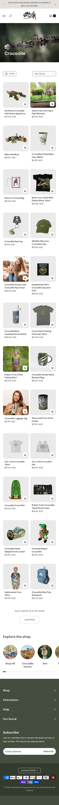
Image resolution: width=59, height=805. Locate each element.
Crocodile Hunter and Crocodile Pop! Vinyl (15, 286)
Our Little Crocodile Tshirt (15, 463)
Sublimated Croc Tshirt (13, 594)
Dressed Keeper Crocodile (40, 550)
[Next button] (55, 4)
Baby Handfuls (12, 154)
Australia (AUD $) (28, 770)
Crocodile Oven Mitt (15, 505)
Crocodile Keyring (13, 241)
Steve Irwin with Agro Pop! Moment (42, 112)
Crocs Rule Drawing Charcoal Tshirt (41, 332)
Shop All (10, 663)
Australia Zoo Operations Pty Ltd (25, 787)
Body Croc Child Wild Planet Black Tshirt (42, 199)
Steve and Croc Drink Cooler (42, 419)
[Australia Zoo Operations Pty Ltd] (29, 15)
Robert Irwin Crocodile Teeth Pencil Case (43, 506)
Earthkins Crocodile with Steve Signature (15, 112)
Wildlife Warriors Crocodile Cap (40, 242)
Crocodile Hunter (27, 665)
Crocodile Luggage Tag (16, 418)
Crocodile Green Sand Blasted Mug (43, 376)
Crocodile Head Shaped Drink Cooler (15, 550)
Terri (44, 663)
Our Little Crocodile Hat (42, 463)
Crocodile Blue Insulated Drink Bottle (15, 332)
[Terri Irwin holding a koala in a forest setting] (45, 652)
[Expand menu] (4, 16)
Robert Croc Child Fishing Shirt (14, 376)
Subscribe (48, 751)
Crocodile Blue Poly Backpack (41, 594)
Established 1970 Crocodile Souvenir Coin (41, 287)
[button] (10, 16)
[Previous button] (4, 4)
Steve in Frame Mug (14, 198)
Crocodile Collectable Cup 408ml (43, 155)
